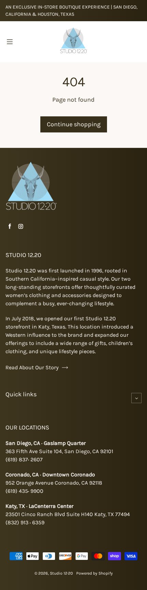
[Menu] (9, 42)
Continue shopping (74, 124)
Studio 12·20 (61, 573)
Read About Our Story (31, 367)
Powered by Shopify (94, 573)
